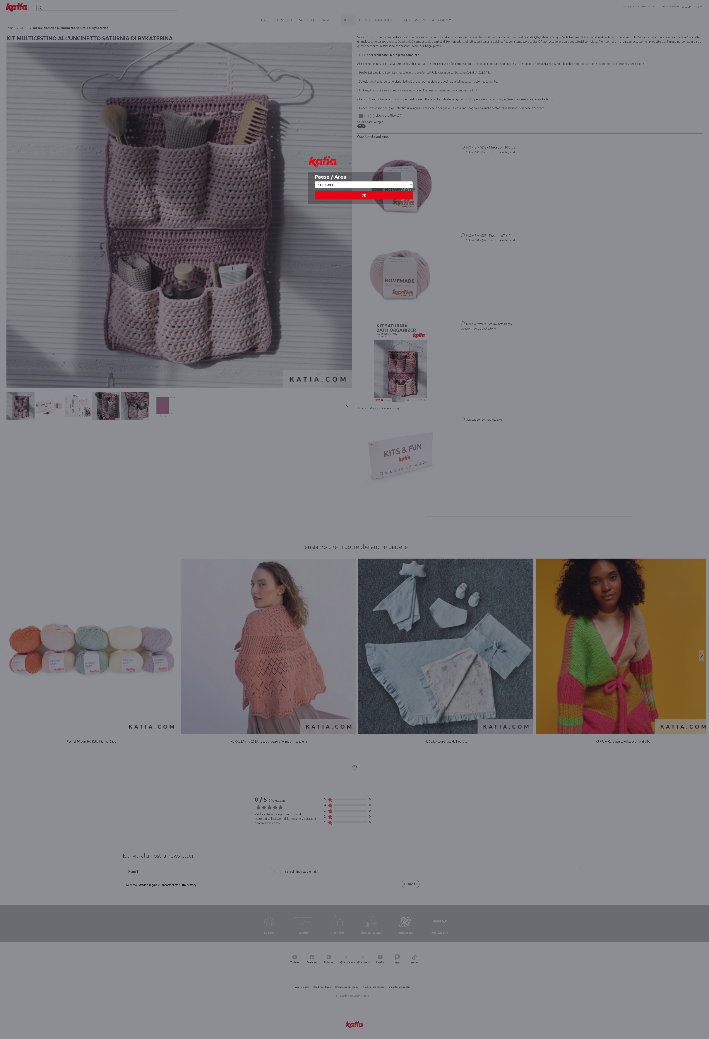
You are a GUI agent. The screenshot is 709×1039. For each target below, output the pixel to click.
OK (364, 195)
